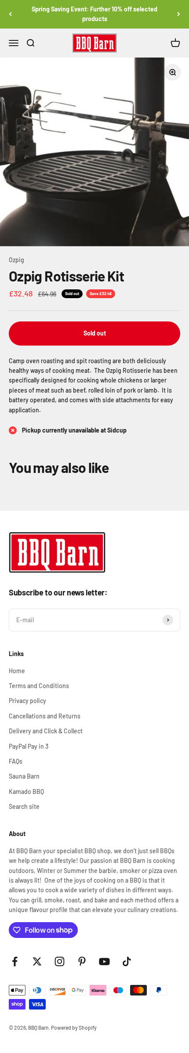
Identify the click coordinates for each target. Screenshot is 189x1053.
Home (17, 670)
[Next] (178, 14)
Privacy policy (27, 700)
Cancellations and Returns (44, 716)
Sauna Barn (24, 776)
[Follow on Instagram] (59, 961)
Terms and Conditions (39, 685)
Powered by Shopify (74, 1027)
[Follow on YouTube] (104, 961)
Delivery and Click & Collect (46, 731)
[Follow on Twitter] (37, 961)
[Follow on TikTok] (127, 961)
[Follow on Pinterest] (82, 961)
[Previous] (10, 14)
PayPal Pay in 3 (28, 746)
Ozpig (16, 259)
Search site (24, 806)
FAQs (15, 761)
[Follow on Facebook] (15, 961)
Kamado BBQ (26, 791)
